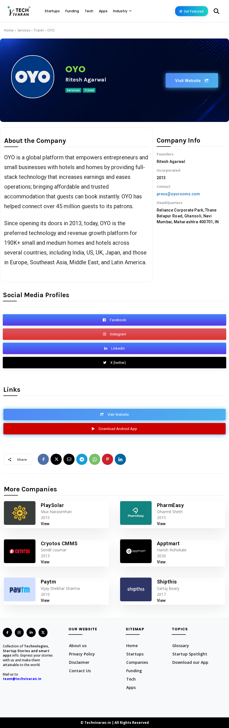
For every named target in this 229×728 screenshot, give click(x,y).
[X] (56, 459)
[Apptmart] (136, 551)
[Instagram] (19, 632)
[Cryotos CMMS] (19, 551)
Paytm (48, 582)
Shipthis (167, 582)
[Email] (69, 459)
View (45, 524)
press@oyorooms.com (178, 194)
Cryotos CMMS (59, 543)
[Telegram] (81, 459)
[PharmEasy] (136, 513)
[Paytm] (19, 589)
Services (23, 30)
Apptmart (168, 543)
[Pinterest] (107, 459)
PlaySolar (52, 505)
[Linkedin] (120, 459)
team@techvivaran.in (22, 678)
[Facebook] (43, 459)
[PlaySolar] (19, 513)
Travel (39, 30)
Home (9, 30)
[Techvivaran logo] (19, 11)
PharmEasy (170, 505)
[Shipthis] (136, 589)
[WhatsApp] (94, 459)
